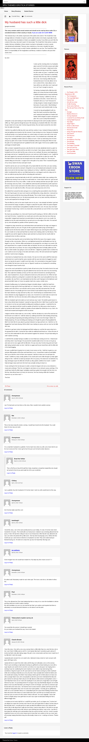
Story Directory (16, 11)
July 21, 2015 (15, 398)
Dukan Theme (13, 740)
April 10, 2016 (15, 502)
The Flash (69, 137)
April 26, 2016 (15, 552)
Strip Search (70, 133)
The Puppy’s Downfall (73, 145)
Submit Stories (28, 11)
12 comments (28, 16)
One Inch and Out (72, 147)
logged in (14, 733)
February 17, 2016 (16, 439)
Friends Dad (70, 100)
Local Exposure (71, 153)
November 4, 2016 (16, 594)
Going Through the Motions (74, 131)
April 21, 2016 (15, 522)
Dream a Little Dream (73, 125)
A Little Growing (71, 104)
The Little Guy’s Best (73, 149)
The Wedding (70, 143)
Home (6, 11)
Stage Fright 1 (71, 123)
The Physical (70, 135)
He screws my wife (52, 386)
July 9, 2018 (14, 620)
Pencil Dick (70, 129)
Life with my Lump (72, 102)
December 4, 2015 (16, 418)
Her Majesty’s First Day (73, 139)
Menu (2, 8)
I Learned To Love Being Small (75, 118)
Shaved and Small (72, 127)
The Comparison (71, 96)
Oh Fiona (7, 386)
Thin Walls (70, 122)
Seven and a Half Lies (73, 106)
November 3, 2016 (16, 572)
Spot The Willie (71, 151)
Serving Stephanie (72, 116)
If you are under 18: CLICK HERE (42, 32)
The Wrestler (70, 141)
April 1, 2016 (15, 483)
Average (69, 112)
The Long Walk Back (73, 98)
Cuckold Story (16, 16)
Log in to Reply (8, 408)
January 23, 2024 (16, 642)
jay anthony (16, 550)
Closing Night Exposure (73, 120)
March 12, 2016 (18, 461)
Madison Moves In (72, 114)
